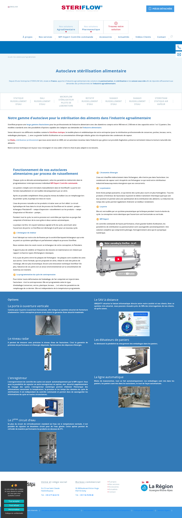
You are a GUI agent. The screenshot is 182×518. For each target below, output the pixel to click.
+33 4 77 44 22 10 (52, 495)
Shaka (12, 140)
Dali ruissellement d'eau (42, 101)
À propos (27, 37)
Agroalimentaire (66, 28)
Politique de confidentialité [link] (14, 513)
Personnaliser (14, 509)
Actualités (123, 37)
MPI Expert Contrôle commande (75, 37)
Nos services (45, 37)
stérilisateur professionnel (27, 140)
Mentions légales (163, 510)
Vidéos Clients (143, 37)
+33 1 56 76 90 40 (86, 495)
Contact (161, 37)
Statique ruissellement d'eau (18, 101)
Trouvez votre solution (116, 28)
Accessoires (105, 37)
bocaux (51, 285)
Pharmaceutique (91, 28)
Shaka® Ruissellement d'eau (113, 101)
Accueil (10, 57)
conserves (28, 285)
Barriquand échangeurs (67, 237)
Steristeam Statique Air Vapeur (161, 101)
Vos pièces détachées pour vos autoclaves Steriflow (61, 510)
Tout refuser (14, 505)
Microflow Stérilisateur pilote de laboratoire (66, 101)
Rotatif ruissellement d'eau (90, 101)
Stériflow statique (57, 132)
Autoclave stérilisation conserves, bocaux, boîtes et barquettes (107, 510)
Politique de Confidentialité (143, 510)
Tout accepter (14, 501)
